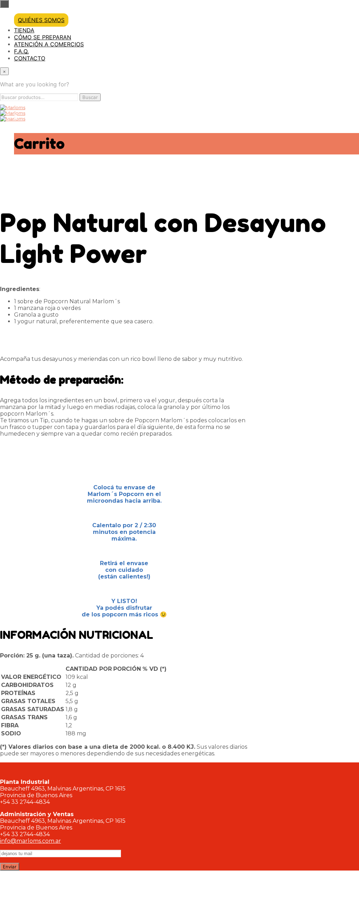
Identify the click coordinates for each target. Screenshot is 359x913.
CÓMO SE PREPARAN (42, 37)
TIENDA (24, 30)
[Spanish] (350, 189)
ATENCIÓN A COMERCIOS (49, 44)
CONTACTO (29, 58)
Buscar (90, 97)
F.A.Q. (21, 51)
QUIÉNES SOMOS (41, 20)
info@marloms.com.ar (30, 841)
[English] (336, 189)
